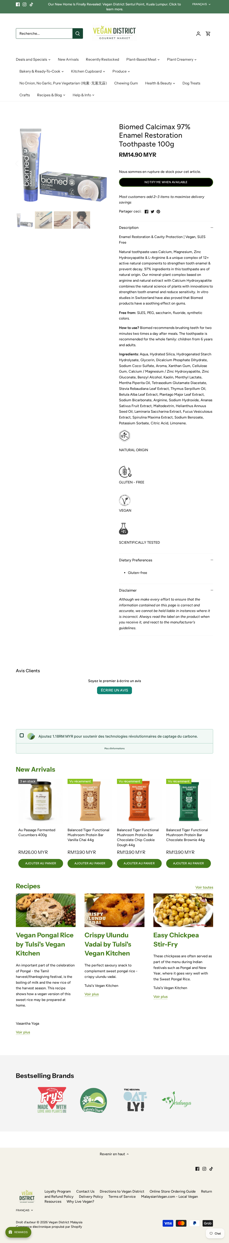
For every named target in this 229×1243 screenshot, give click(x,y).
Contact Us (85, 1191)
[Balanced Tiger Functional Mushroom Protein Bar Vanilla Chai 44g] (90, 801)
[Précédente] (22, 163)
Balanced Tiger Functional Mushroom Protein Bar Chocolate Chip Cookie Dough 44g (138, 837)
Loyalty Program (58, 1191)
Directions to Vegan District (122, 1191)
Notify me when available (165, 182)
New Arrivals (35, 769)
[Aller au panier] (208, 33)
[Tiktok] (31, 4)
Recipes (28, 886)
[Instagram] (24, 4)
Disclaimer (128, 590)
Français (199, 4)
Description (128, 227)
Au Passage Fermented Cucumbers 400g (36, 832)
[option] (62, 163)
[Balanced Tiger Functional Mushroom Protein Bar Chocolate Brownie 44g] (188, 801)
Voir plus (23, 1032)
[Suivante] (101, 163)
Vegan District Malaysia (65, 1222)
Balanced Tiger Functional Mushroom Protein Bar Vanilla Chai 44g (88, 835)
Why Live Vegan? (80, 1201)
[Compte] (198, 33)
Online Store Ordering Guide (173, 1191)
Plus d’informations (114, 748)
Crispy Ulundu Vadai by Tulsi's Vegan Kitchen (108, 944)
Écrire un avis (114, 690)
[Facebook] (18, 4)
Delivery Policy (91, 1196)
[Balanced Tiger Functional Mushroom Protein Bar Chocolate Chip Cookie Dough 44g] (139, 801)
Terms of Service (122, 1196)
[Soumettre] (77, 33)
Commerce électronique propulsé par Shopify (49, 1227)
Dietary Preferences (135, 560)
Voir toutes (204, 887)
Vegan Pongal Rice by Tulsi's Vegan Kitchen (45, 944)
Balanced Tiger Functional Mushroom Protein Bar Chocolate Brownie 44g (187, 835)
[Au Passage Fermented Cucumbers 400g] (40, 801)
